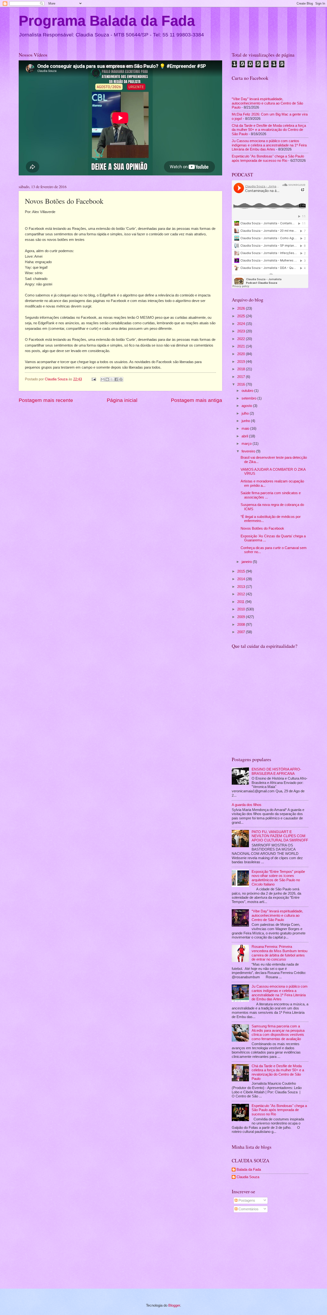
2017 (241, 377)
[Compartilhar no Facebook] (116, 379)
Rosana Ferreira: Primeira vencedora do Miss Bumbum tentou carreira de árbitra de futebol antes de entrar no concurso (279, 953)
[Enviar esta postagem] (93, 379)
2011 (241, 602)
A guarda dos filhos (246, 805)
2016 (241, 384)
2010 (241, 609)
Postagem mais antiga (196, 400)
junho (246, 421)
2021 (241, 346)
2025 (241, 316)
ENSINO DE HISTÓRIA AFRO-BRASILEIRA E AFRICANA (276, 771)
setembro (249, 398)
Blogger (174, 1305)
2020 (241, 354)
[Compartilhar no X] (111, 379)
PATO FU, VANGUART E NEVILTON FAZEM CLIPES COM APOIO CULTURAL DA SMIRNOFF (280, 836)
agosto (247, 406)
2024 (241, 324)
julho (246, 413)
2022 (241, 339)
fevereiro (249, 451)
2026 (241, 308)
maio (246, 428)
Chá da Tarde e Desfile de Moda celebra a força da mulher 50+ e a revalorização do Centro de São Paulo (269, 130)
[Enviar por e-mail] (102, 379)
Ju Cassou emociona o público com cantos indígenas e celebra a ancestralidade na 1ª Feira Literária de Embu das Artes (269, 145)
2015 (241, 571)
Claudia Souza (248, 1177)
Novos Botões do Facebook (262, 528)
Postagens (246, 1200)
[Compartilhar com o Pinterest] (120, 379)
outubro (248, 391)
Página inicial (122, 400)
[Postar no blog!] (107, 379)
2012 (241, 594)
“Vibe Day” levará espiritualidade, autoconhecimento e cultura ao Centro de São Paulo (267, 103)
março (247, 444)
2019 (241, 362)
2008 (241, 624)
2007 (241, 632)
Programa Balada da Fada (107, 21)
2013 (241, 587)
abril (245, 436)
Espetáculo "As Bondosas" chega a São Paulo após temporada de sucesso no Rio (268, 158)
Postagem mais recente (46, 400)
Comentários (248, 1209)
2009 (241, 617)
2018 (241, 369)
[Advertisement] (270, 1251)
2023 (241, 331)
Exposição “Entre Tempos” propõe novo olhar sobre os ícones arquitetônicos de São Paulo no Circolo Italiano (278, 878)
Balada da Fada (249, 1169)
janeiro (247, 562)
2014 (241, 579)
